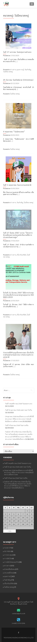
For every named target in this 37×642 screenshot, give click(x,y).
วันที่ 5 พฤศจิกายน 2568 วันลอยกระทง (18, 404)
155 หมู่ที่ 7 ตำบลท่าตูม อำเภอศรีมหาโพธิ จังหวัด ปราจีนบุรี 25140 (18, 603)
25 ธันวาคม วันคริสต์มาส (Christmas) (18, 80)
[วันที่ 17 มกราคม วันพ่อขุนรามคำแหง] (18, 36)
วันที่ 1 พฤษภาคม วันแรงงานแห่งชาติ (17, 185)
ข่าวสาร (13, 69)
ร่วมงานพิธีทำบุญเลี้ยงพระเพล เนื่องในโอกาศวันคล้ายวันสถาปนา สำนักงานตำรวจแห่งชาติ (18, 355)
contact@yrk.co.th (18, 613)
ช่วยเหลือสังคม (9, 569)
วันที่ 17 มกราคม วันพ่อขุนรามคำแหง (17, 52)
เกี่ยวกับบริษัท (21, 255)
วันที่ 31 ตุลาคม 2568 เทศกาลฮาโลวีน (18, 410)
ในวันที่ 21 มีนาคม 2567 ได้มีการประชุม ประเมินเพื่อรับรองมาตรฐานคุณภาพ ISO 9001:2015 (18, 295)
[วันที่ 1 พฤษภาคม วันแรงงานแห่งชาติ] (18, 169)
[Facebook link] (18, 632)
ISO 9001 (7, 551)
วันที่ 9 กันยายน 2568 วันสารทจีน (16, 425)
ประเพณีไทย (8, 573)
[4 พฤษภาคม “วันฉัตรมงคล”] (18, 115)
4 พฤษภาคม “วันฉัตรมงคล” (14, 132)
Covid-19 (7, 548)
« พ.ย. (9, 531)
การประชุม (8, 555)
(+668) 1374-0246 (18, 623)
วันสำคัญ (27, 69)
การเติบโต (8, 558)
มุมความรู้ (20, 69)
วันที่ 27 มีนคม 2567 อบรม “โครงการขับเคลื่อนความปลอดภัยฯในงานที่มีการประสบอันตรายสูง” (18, 235)
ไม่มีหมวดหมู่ (8, 72)
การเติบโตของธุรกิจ (11, 562)
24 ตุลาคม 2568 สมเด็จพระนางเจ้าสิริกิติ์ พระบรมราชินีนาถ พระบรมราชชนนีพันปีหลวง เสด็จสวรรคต (19, 418)
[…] (16, 61)
